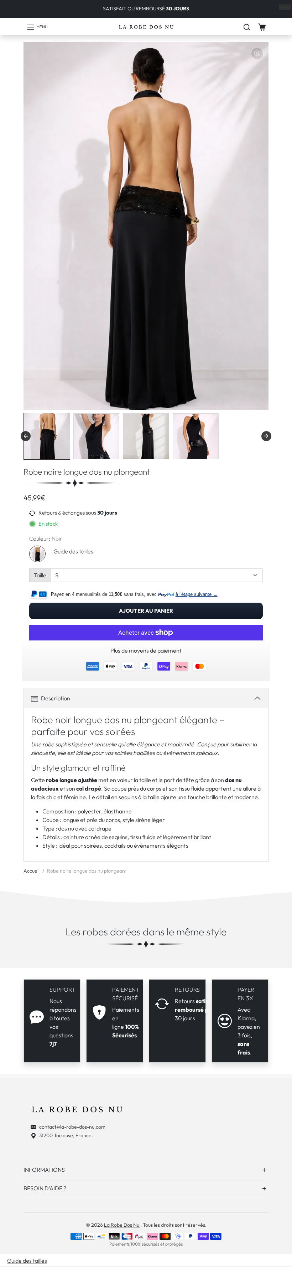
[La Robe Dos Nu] (146, 27)
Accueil (32, 871)
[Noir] (37, 554)
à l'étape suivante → (197, 594)
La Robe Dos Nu (122, 1225)
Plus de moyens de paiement (146, 650)
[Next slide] (266, 436)
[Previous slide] (12, 960)
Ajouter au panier (146, 610)
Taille (40, 575)
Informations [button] (44, 1169)
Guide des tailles (73, 551)
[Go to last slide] (26, 436)
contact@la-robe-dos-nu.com (72, 1127)
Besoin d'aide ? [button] (45, 1188)
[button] (37, 27)
